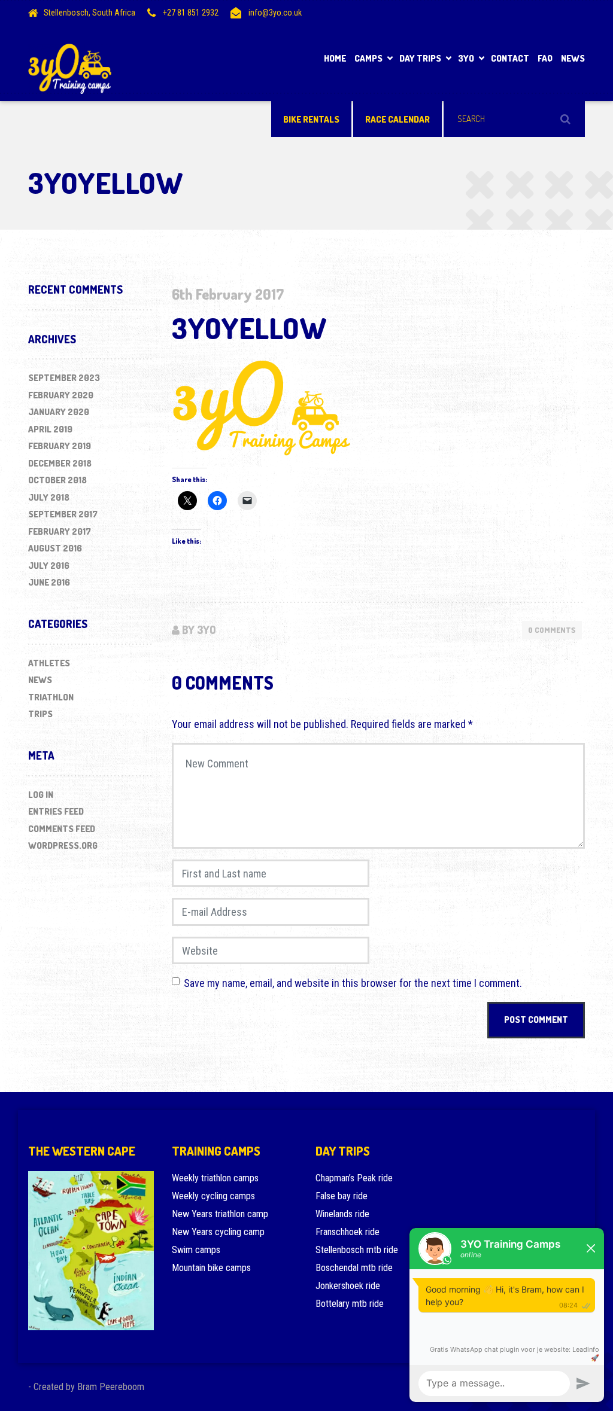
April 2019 (50, 429)
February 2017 (59, 531)
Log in (40, 794)
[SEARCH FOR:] (514, 119)
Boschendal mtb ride (354, 1267)
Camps (368, 58)
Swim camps (196, 1249)
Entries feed (56, 811)
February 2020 (60, 395)
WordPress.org (63, 845)
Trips (40, 714)
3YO (466, 58)
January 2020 (58, 411)
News (573, 58)
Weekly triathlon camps (215, 1178)
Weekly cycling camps (213, 1196)
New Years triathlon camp (220, 1214)
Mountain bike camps (211, 1267)
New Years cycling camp (218, 1232)
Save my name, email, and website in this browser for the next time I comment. (353, 983)
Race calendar (397, 119)
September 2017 (63, 514)
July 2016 (48, 565)
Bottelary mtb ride (349, 1303)
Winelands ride (342, 1214)
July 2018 (48, 497)
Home (335, 58)
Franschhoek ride (347, 1232)
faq (545, 58)
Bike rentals (311, 119)
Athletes (49, 663)
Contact (510, 58)
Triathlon (51, 697)
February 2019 (59, 446)
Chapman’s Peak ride (354, 1178)
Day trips (420, 58)
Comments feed (61, 828)
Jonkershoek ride (347, 1285)
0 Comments (552, 630)
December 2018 (60, 463)
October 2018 (57, 480)
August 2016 (55, 548)
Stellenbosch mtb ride (356, 1249)
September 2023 (64, 377)
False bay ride (341, 1196)
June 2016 (49, 582)
